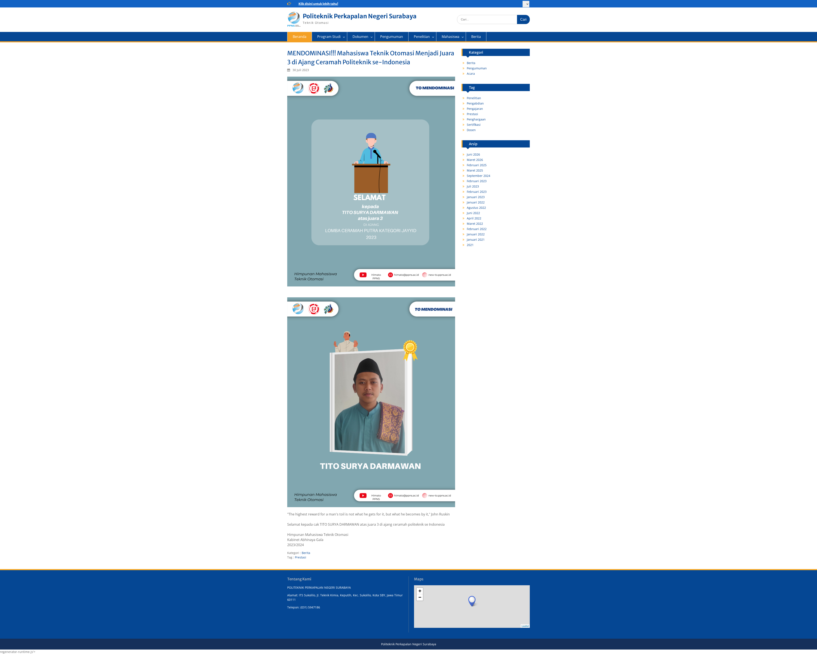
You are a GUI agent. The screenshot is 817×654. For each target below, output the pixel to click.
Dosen (471, 130)
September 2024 (478, 176)
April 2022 (474, 218)
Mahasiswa (450, 36)
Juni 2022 (473, 213)
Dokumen (360, 36)
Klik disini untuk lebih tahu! (318, 4)
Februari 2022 (477, 229)
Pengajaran (475, 109)
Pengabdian (475, 103)
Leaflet (525, 626)
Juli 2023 (473, 186)
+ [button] (419, 591)
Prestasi (300, 557)
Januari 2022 (476, 202)
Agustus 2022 (476, 208)
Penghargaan (476, 119)
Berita (476, 36)
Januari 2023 (476, 197)
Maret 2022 (475, 224)
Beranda (299, 36)
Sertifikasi (474, 125)
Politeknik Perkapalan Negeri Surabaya (360, 16)
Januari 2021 (476, 240)
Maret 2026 (475, 160)
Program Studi (329, 36)
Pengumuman (391, 36)
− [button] (419, 597)
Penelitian (422, 36)
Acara (471, 74)
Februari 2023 (477, 181)
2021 (470, 245)
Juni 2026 (473, 154)
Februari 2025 (477, 165)
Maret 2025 (475, 170)
